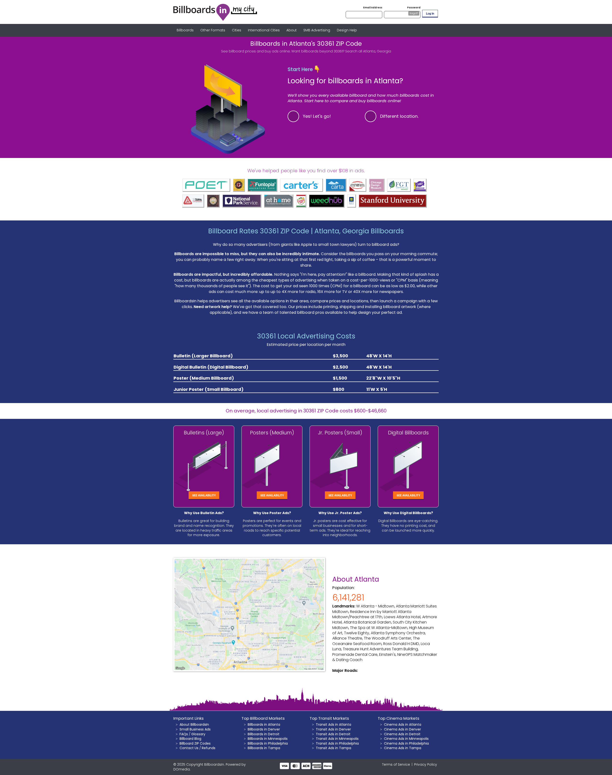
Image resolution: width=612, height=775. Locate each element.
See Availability (204, 495)
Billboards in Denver (264, 729)
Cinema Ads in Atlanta (402, 724)
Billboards (185, 30)
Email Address (372, 7)
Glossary (198, 734)
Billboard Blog (190, 738)
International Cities (264, 30)
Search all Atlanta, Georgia (368, 51)
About (291, 30)
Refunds (208, 748)
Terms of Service (396, 764)
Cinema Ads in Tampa (402, 748)
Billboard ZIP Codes (195, 743)
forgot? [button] (414, 13)
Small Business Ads (195, 729)
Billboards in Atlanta (264, 724)
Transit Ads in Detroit (333, 734)
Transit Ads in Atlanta (333, 724)
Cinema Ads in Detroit (402, 734)
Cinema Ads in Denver (402, 729)
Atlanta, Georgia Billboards (359, 231)
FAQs (184, 734)
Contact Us (189, 748)
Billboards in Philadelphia (268, 743)
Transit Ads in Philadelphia (337, 743)
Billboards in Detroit (263, 734)
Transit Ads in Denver (333, 729)
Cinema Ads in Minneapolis (406, 738)
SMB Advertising (316, 30)
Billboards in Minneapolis (268, 738)
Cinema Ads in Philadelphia (406, 743)
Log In (430, 13)
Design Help (347, 30)
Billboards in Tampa (264, 748)
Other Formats (212, 30)
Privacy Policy (425, 764)
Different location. (399, 116)
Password (414, 7)
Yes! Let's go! (317, 116)
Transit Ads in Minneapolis (337, 738)
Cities (236, 30)
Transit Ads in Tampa (333, 748)
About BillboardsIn (194, 724)
